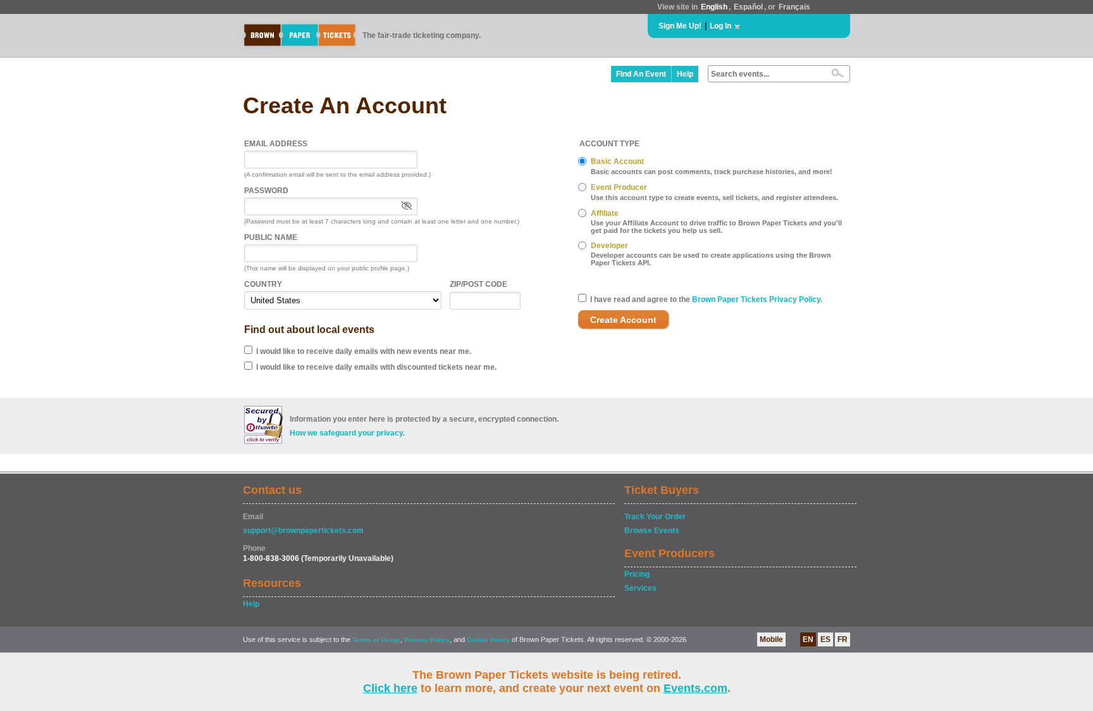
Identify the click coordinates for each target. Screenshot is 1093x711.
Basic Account (617, 161)
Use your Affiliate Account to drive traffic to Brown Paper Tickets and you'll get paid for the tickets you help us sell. (716, 226)
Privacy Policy (427, 639)
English (714, 7)
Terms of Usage (376, 639)
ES (825, 639)
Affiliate (605, 213)
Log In (720, 26)
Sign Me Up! (679, 26)
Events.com (695, 688)
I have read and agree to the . (706, 299)
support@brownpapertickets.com (303, 530)
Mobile (771, 639)
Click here (390, 688)
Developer (609, 245)
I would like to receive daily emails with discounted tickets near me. (376, 367)
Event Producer (619, 187)
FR (842, 639)
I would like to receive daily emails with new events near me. (363, 351)
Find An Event (641, 74)
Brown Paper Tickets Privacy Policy (756, 299)
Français (794, 7)
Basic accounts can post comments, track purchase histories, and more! (711, 171)
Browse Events (651, 530)
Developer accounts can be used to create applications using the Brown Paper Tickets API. (711, 259)
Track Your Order (655, 516)
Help (685, 74)
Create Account (623, 320)
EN (808, 639)
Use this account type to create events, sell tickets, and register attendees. (714, 197)
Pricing (637, 574)
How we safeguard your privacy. (347, 433)
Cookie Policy (488, 639)
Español (748, 7)
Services (640, 588)
